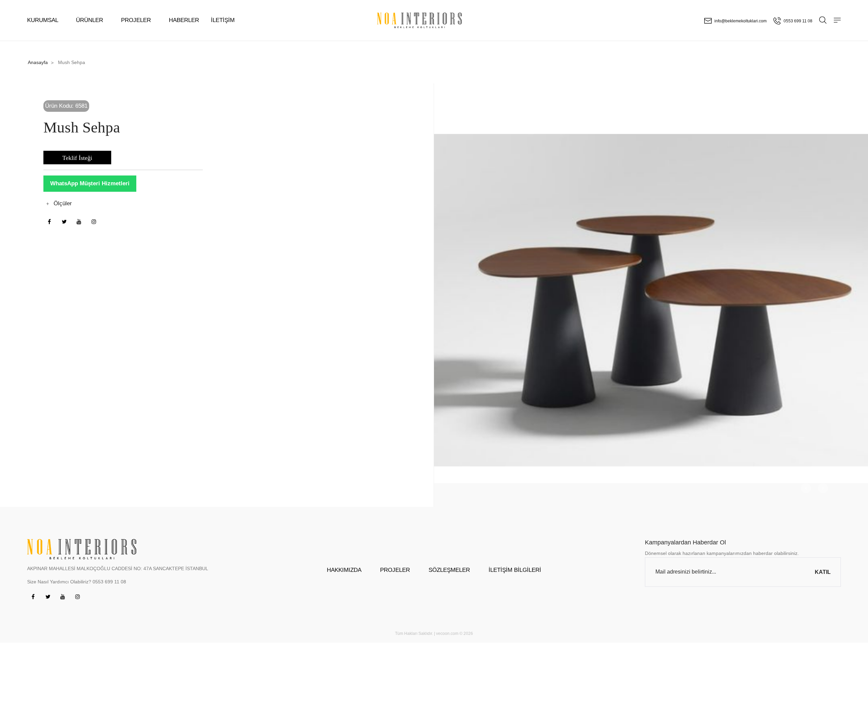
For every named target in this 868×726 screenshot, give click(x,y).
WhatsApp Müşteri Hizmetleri (90, 183)
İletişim (223, 20)
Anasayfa (38, 62)
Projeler (137, 20)
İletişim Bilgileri (515, 570)
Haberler (184, 20)
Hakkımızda (344, 570)
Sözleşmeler (449, 570)
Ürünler (90, 20)
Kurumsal (43, 20)
